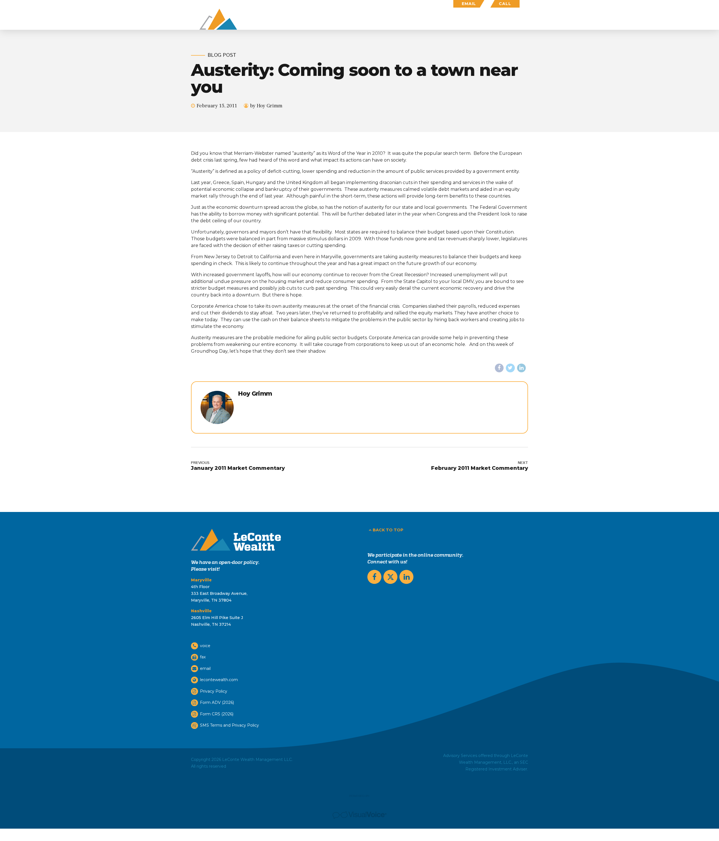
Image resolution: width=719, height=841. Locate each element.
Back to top (388, 529)
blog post (222, 55)
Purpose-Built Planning (385, 19)
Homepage (330, 19)
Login (513, 19)
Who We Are (442, 19)
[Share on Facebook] (499, 368)
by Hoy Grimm (266, 106)
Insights (482, 19)
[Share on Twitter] (510, 368)
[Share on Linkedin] (521, 368)
